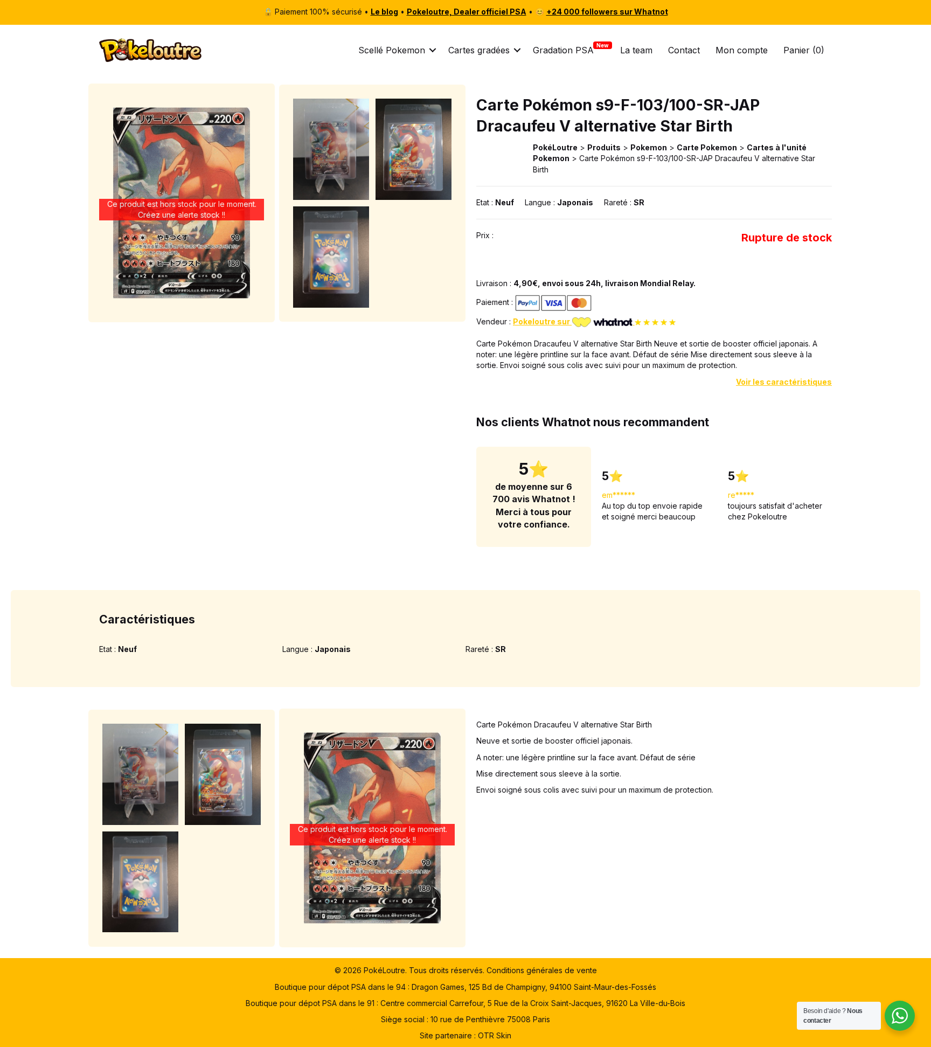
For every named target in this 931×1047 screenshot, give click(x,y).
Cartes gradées (479, 50)
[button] (432, 50)
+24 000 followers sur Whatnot (607, 11)
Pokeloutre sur (542, 321)
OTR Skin (494, 1035)
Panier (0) (803, 50)
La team (636, 50)
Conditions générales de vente (542, 970)
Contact (684, 50)
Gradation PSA (563, 50)
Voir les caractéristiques (784, 381)
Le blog (384, 11)
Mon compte (741, 50)
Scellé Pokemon (391, 50)
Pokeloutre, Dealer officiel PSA (466, 11)
